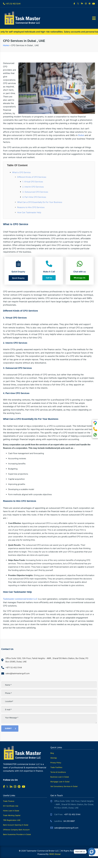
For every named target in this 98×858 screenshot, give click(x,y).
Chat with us (80, 852)
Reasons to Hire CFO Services (31, 207)
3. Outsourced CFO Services (35, 192)
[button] (18, 278)
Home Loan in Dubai (11, 811)
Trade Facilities (56, 767)
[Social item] (74, 3)
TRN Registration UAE (11, 820)
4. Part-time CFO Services (34, 197)
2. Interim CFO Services (33, 187)
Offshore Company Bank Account (16, 830)
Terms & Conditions (58, 772)
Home (6, 45)
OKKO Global (54, 854)
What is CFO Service (21, 172)
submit (8, 728)
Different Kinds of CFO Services (31, 177)
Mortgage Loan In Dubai (59, 782)
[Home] (22, 18)
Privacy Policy (55, 763)
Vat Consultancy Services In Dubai (63, 786)
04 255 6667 (69, 821)
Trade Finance (8, 801)
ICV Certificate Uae (10, 806)
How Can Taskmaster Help (29, 212)
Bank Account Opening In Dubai (15, 825)
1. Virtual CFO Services (32, 181)
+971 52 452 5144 (72, 814)
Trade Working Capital (11, 815)
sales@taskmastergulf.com (66, 828)
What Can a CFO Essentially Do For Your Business (39, 202)
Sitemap (53, 758)
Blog (52, 753)
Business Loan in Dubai (59, 777)
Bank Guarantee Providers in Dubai (17, 834)
